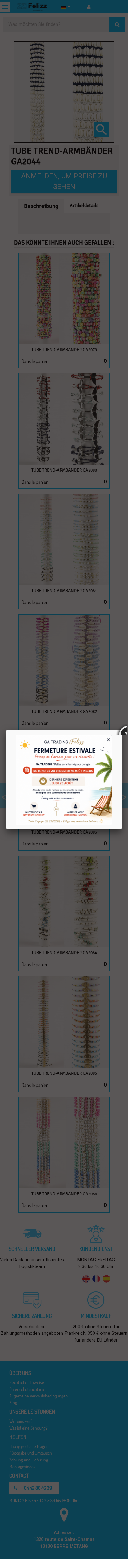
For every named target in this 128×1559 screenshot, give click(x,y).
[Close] (121, 729)
